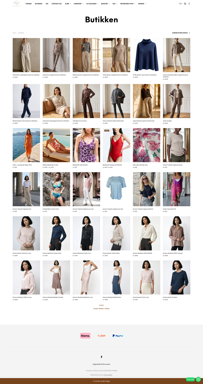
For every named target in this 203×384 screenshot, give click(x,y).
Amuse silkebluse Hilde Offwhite (142, 253)
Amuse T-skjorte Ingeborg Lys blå (113, 209)
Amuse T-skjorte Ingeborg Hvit (22, 209)
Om (47, 4)
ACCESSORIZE (91, 4)
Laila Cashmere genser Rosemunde (143, 121)
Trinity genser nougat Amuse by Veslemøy (115, 75)
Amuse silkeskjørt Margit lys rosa (83, 297)
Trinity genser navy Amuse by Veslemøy (144, 75)
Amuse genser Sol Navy (170, 297)
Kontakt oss (57, 4)
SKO (114, 4)
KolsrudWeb (108, 375)
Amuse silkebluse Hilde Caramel (172, 253)
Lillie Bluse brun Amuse (80, 121)
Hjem (14, 33)
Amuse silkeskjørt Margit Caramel (53, 297)
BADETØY (104, 4)
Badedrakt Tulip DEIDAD (80, 165)
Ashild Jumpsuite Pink (169, 209)
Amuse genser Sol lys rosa (141, 297)
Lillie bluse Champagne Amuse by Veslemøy (56, 121)
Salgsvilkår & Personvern (101, 364)
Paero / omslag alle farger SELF (22, 165)
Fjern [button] (108, 381)
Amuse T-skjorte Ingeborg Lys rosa (83, 209)
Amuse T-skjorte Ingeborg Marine (143, 209)
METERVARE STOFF (126, 4)
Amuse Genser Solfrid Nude (111, 253)
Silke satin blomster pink (140, 165)
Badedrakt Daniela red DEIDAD (112, 165)
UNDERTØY (78, 4)
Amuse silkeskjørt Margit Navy (112, 297)
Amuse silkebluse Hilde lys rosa (22, 297)
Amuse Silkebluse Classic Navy (52, 253)
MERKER (141, 4)
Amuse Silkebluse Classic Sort (82, 253)
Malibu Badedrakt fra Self (50, 165)
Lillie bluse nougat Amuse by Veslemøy (54, 75)
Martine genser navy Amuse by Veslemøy (25, 121)
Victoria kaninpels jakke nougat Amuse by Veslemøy (175, 76)
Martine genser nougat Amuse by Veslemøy (86, 75)
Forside (29, 4)
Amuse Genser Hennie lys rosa (22, 253)
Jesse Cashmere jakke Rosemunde (113, 121)
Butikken (38, 4)
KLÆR (67, 4)
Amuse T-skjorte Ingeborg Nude (172, 165)
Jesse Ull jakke (167, 121)
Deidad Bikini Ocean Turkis (51, 209)
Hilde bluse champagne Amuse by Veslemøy (26, 75)
